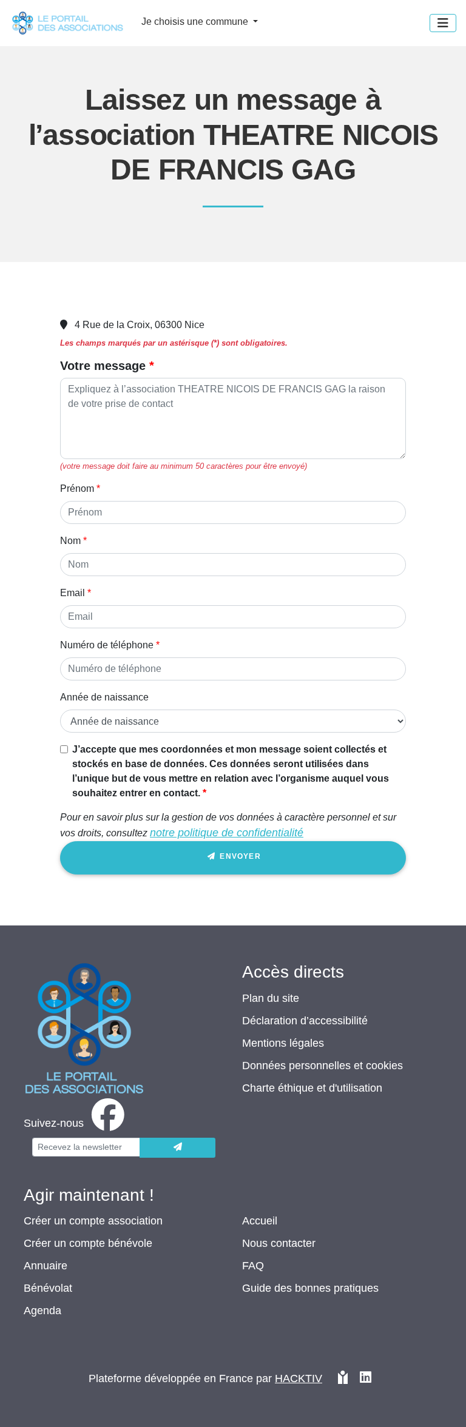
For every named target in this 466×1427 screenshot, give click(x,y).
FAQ (253, 1266)
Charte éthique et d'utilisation (312, 1088)
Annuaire (45, 1266)
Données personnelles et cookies (322, 1065)
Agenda (42, 1310)
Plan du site (270, 998)
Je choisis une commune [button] (196, 21)
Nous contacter (279, 1243)
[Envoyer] (177, 1148)
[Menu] (443, 23)
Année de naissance (104, 697)
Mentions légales (283, 1043)
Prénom (77, 488)
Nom (70, 541)
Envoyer (239, 856)
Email (72, 593)
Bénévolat (48, 1288)
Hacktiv (298, 1378)
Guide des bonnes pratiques (310, 1288)
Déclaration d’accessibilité (305, 1021)
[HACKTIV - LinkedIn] (365, 1384)
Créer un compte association (93, 1221)
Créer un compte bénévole (88, 1243)
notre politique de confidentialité (226, 833)
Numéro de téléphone (107, 645)
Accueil (259, 1221)
